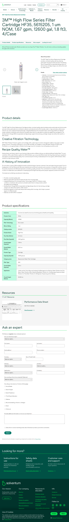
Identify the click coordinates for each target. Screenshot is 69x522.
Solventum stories (39, 494)
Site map (54, 497)
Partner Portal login (56, 494)
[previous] (4, 69)
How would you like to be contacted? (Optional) (15, 377)
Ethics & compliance (24, 505)
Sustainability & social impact (26, 503)
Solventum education (40, 496)
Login (25, 4)
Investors (29, 4)
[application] (20, 68)
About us (21, 492)
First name (7, 343)
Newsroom (21, 508)
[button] (56, 518)
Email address (8, 350)
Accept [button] (54, 513)
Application (7, 370)
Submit (8, 433)
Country (6, 357)
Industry (6, 363)
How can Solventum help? (10, 336)
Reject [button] (63, 513)
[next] (36, 69)
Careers (34, 4)
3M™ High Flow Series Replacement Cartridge (13, 14)
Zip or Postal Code (31, 357)
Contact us (54, 492)
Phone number (40, 350)
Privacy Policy (7, 519)
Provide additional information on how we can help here (18, 413)
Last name (39, 343)
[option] (20, 69)
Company (39, 370)
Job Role (39, 363)
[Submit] (58, 5)
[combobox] (52, 5)
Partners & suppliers (24, 500)
